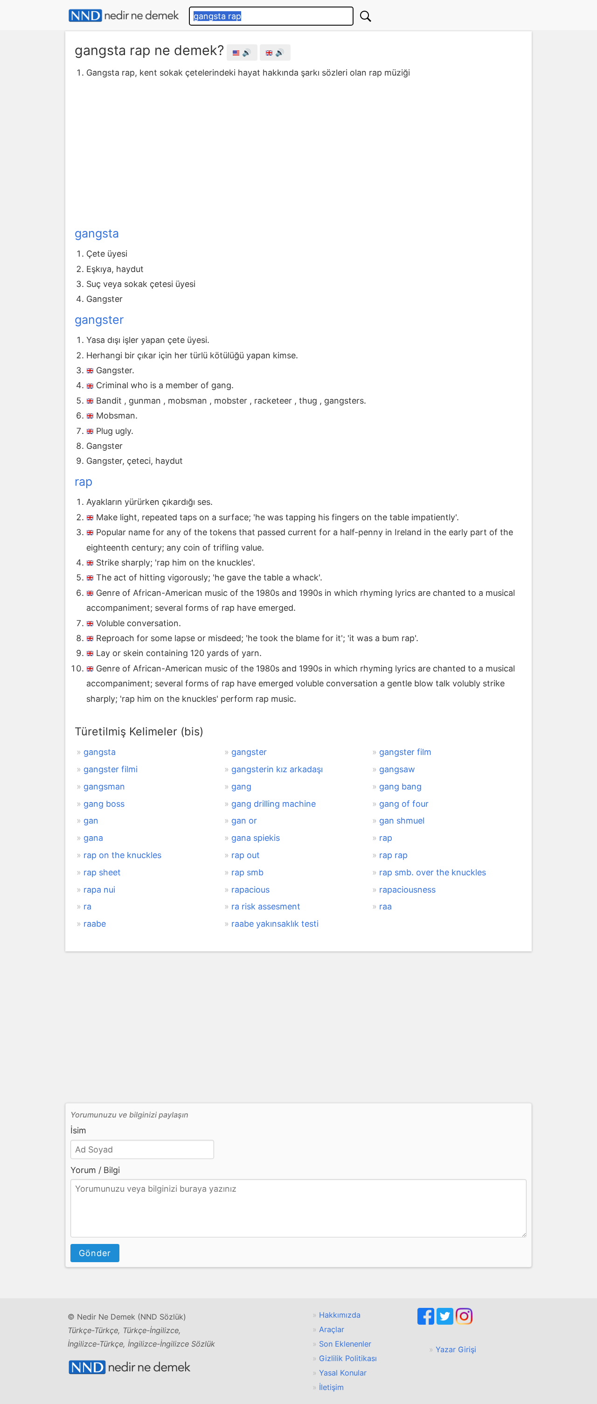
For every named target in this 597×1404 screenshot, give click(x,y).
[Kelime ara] (365, 16)
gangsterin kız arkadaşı (277, 769)
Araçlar (331, 1329)
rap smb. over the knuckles (432, 872)
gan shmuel (401, 820)
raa (385, 906)
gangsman (104, 786)
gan (90, 820)
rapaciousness (407, 889)
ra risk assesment (265, 906)
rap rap (393, 855)
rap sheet (102, 872)
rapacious (250, 889)
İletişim (331, 1387)
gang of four (404, 804)
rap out (245, 855)
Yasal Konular (343, 1372)
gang (241, 786)
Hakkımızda (340, 1315)
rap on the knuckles (122, 855)
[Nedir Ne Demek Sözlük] (124, 15)
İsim (78, 1130)
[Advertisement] (298, 150)
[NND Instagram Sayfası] (464, 1322)
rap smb (247, 872)
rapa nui (99, 889)
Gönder (95, 1253)
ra (87, 906)
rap (83, 482)
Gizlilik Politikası (348, 1358)
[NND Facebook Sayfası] (427, 1322)
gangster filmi (110, 769)
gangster (99, 320)
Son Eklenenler (345, 1343)
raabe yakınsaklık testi (275, 924)
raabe (94, 924)
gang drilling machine (273, 804)
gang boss (104, 804)
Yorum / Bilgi (95, 1170)
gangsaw (397, 769)
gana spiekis (255, 838)
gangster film (405, 752)
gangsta (97, 233)
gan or (244, 820)
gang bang (400, 786)
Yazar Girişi (456, 1349)
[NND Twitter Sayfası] (446, 1322)
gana (93, 838)
